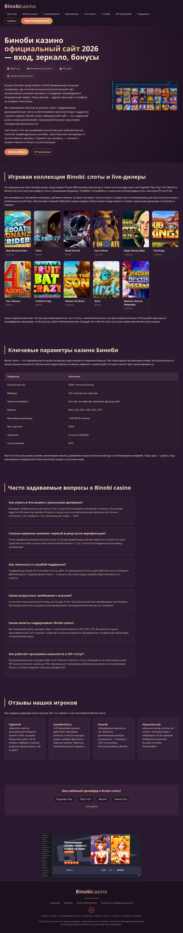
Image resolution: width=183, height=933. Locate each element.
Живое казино (30, 13)
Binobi (20, 6)
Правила (68, 902)
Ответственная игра (86, 902)
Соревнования (51, 13)
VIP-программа (124, 13)
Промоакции (72, 13)
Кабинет (11, 21)
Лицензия (55, 902)
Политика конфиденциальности (117, 902)
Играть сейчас (16, 151)
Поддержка (143, 13)
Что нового (90, 13)
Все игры (12, 13)
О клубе (106, 13)
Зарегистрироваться (36, 20)
